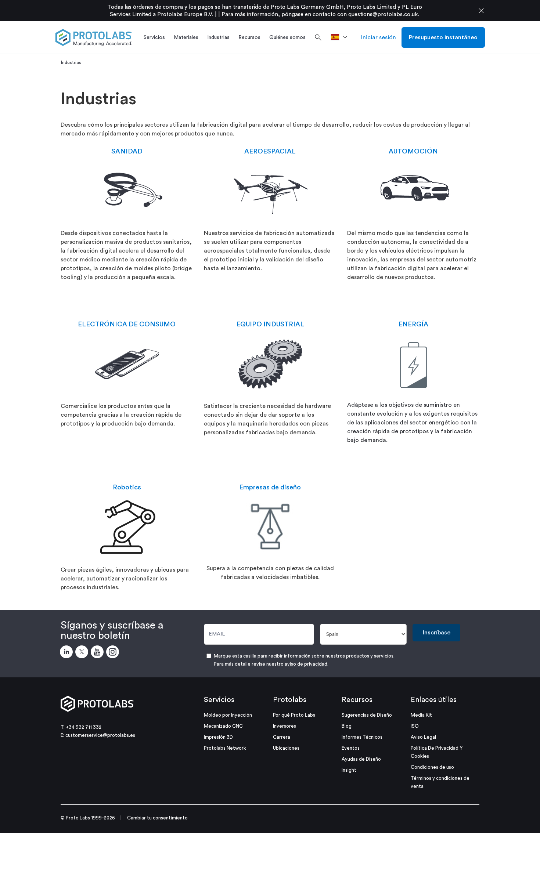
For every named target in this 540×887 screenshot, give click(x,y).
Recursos (357, 699)
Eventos (351, 748)
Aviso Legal (423, 737)
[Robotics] (127, 527)
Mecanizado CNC (223, 726)
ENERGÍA (413, 324)
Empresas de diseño (270, 487)
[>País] (341, 37)
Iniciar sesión (378, 37)
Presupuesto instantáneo (443, 37)
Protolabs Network (225, 748)
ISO (415, 726)
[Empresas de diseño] (270, 526)
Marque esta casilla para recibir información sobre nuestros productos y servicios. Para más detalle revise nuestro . (304, 660)
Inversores (284, 726)
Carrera (281, 737)
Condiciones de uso (432, 767)
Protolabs (289, 699)
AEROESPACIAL (270, 151)
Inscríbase (436, 633)
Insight (349, 770)
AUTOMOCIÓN (413, 151)
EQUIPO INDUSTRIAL (270, 324)
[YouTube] (98, 653)
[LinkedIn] (68, 653)
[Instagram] (114, 653)
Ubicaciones (286, 748)
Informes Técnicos (362, 737)
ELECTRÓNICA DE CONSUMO (127, 324)
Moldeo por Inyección (228, 715)
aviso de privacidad (306, 664)
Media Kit (421, 715)
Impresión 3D (218, 737)
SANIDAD (127, 151)
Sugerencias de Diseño (367, 715)
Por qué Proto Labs (294, 715)
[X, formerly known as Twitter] (83, 653)
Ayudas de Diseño (361, 759)
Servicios (219, 699)
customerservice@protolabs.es (100, 735)
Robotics (127, 487)
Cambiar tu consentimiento (157, 817)
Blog (347, 726)
